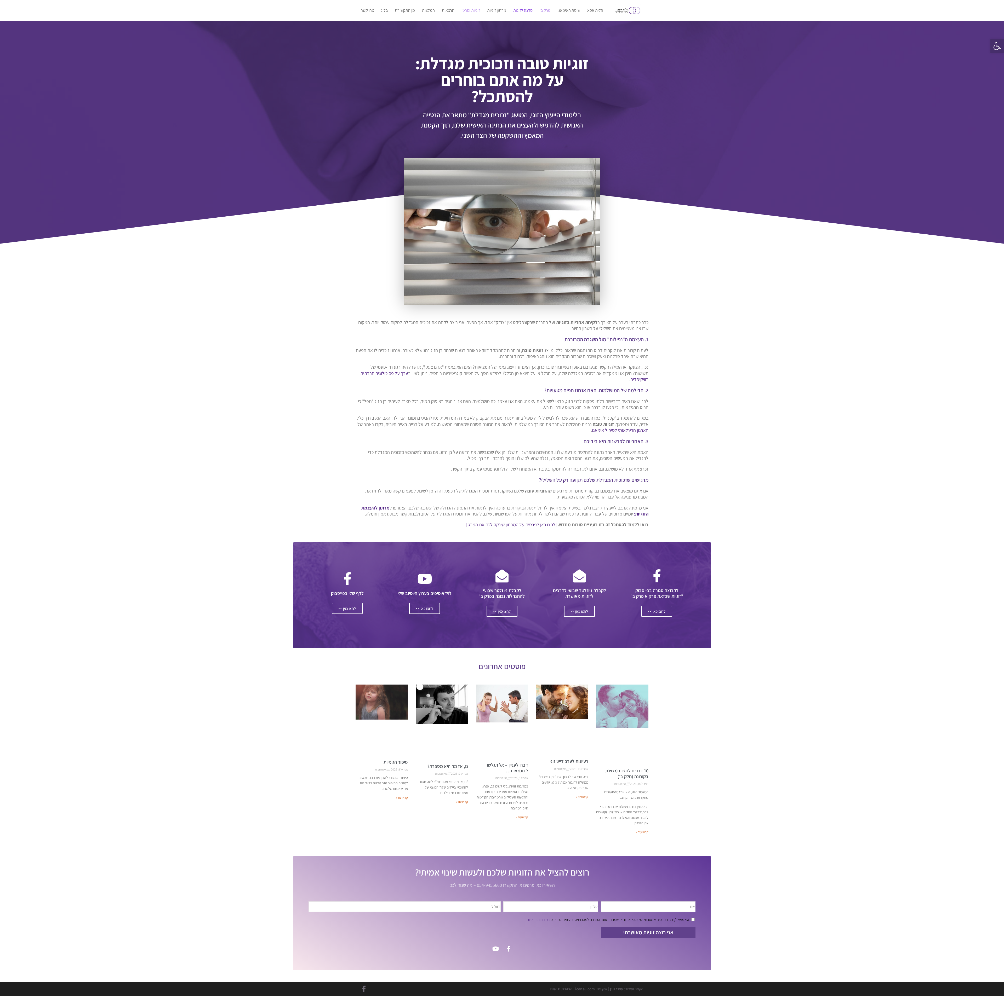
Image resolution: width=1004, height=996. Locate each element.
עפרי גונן (616, 988)
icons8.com (585, 988)
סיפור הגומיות (396, 762)
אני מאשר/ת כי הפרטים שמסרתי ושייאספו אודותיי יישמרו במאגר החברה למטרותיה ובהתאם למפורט (607, 919)
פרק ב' (545, 11)
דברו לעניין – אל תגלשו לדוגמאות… (507, 768)
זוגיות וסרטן (470, 11)
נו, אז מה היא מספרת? (447, 766)
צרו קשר (367, 11)
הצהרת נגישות (561, 988)
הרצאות (448, 11)
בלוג (384, 11)
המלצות (428, 11)
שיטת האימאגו (568, 11)
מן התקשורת (405, 11)
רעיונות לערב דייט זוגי (569, 761)
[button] (997, 46)
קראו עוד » (642, 832)
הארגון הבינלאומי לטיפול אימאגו (620, 430)
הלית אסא (595, 11)
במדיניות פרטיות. (538, 919)
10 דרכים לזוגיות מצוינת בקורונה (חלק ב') (626, 773)
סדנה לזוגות (523, 11)
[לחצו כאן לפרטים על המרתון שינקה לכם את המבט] (511, 525)
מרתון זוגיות (496, 11)
